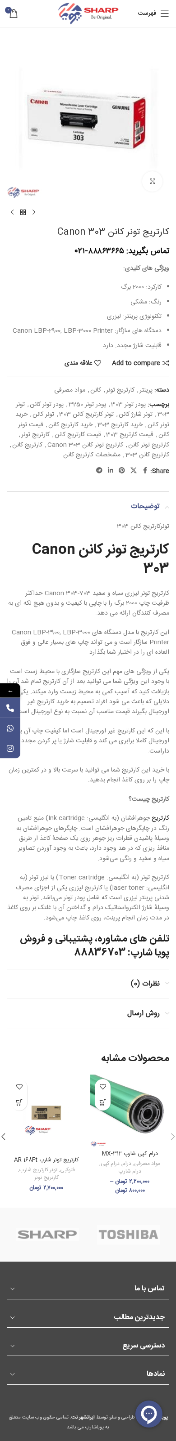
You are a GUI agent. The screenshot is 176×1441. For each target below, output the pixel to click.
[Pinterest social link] (122, 470)
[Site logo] (88, 14)
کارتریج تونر (120, 390)
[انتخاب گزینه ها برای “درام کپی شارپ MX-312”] (103, 1103)
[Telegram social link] (99, 470)
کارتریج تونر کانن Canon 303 (85, 445)
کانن (95, 390)
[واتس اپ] (10, 728)
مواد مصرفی (69, 390)
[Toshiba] (128, 1234)
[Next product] (12, 212)
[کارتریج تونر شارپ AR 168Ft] (46, 1114)
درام (126, 1164)
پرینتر (146, 390)
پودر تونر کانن (47, 404)
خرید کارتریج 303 (120, 424)
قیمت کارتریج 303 (129, 434)
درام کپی (110, 1164)
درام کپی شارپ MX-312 (130, 1154)
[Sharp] (47, 1234)
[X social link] (133, 470)
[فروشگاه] (23, 212)
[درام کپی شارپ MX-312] (129, 1111)
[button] (19, 1103)
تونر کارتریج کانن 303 (86, 414)
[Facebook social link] (144, 470)
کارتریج (160, 818)
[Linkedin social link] (110, 470)
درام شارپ (130, 1171)
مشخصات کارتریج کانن (91, 455)
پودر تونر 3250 (87, 404)
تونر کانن (43, 414)
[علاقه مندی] (103, 1087)
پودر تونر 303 (128, 404)
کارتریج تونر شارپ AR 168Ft (46, 1160)
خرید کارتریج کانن (70, 424)
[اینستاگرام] (10, 748)
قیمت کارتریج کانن (78, 434)
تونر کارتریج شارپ (38, 1170)
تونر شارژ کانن (136, 414)
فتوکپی (67, 1170)
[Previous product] (33, 212)
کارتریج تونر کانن (148, 445)
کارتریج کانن (27, 445)
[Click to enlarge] (152, 181)
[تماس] (10, 707)
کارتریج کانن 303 (147, 455)
